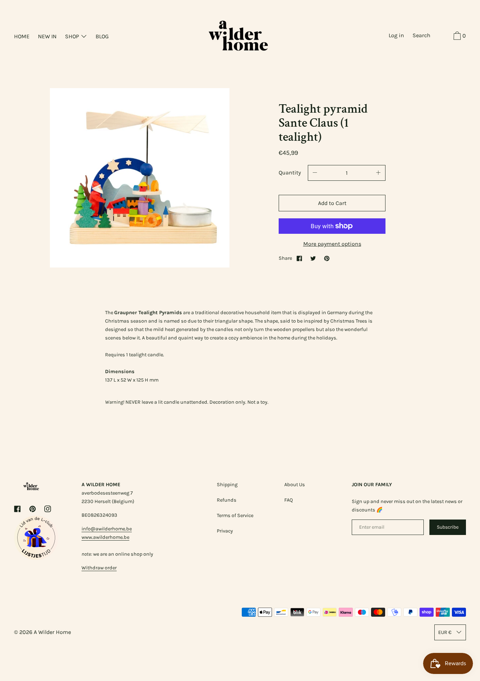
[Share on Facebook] (299, 258)
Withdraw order (99, 568)
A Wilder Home (52, 632)
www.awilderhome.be (105, 537)
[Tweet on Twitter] (313, 258)
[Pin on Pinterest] (326, 258)
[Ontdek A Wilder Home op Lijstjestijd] (36, 558)
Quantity (290, 172)
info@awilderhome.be (107, 529)
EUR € (445, 632)
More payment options (332, 243)
